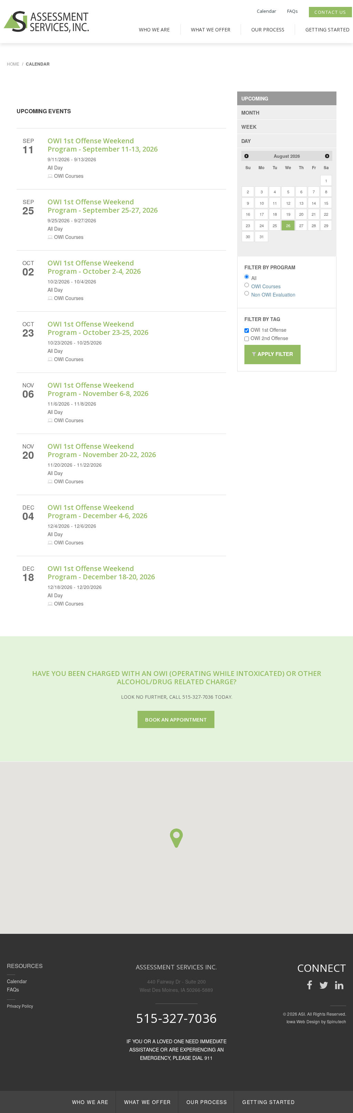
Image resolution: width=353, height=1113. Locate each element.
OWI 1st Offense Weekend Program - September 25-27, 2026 (103, 206)
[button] (176, 838)
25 (275, 225)
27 (301, 225)
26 (288, 225)
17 (262, 214)
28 (314, 225)
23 (248, 225)
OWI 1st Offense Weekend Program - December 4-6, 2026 (97, 511)
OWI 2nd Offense (269, 338)
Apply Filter (274, 354)
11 (275, 203)
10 (262, 203)
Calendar (266, 11)
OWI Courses (266, 286)
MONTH (250, 112)
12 (288, 203)
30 (248, 236)
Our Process (267, 29)
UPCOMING (254, 98)
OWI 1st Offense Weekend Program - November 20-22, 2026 (102, 450)
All (253, 277)
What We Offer (210, 29)
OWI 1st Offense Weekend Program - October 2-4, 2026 (94, 267)
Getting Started (327, 29)
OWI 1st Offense (268, 329)
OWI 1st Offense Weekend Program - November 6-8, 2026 (98, 389)
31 (262, 236)
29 (326, 225)
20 (301, 214)
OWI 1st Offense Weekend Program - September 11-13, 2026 (103, 145)
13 (301, 203)
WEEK (248, 126)
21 (314, 214)
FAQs (292, 11)
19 (288, 214)
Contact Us (330, 12)
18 (275, 214)
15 (326, 203)
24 (262, 225)
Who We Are (154, 29)
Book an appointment (176, 719)
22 (326, 214)
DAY (246, 140)
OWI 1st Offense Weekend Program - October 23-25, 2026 (98, 328)
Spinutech (336, 1021)
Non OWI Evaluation (273, 294)
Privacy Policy (20, 1006)
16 (248, 214)
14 (314, 203)
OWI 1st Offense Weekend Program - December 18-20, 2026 (101, 572)
